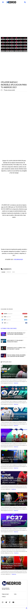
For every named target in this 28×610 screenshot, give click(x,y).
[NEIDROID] (11, 3)
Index (15, 594)
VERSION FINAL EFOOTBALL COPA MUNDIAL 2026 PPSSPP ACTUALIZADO (12, 565)
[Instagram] (2, 602)
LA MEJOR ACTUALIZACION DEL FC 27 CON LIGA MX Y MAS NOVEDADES (13, 523)
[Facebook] (9, 602)
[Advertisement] (14, 21)
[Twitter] (6, 602)
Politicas (4, 596)
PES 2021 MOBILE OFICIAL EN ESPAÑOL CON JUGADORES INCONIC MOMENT (12, 480)
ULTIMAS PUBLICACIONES (9, 328)
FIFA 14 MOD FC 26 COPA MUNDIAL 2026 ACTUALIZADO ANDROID (12, 459)
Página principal (5, 594)
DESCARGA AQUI (18, 259)
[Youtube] (13, 602)
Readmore (16, 383)
